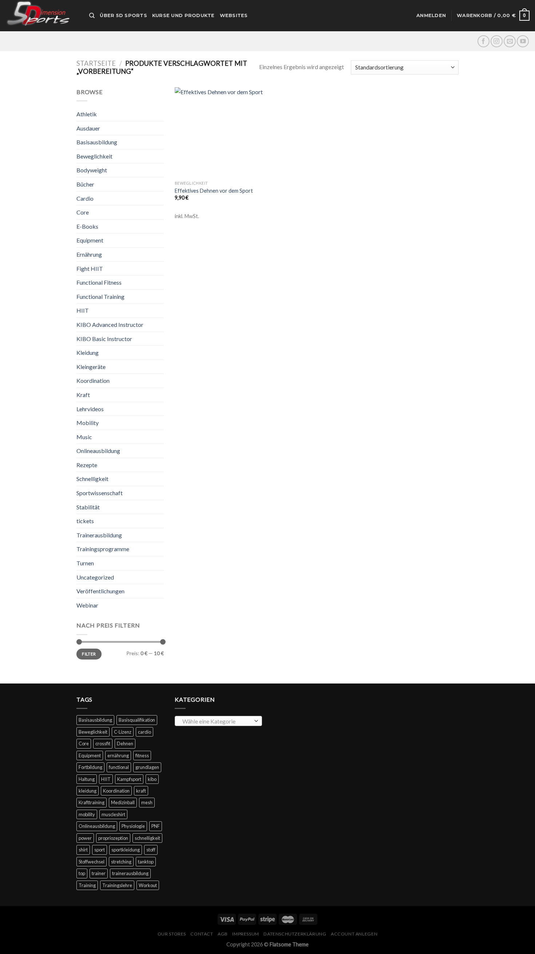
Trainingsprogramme (102, 548)
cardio (144, 732)
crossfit (102, 743)
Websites (234, 15)
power (85, 838)
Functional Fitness (99, 282)
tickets (85, 520)
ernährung (118, 755)
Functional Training (100, 296)
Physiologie (133, 826)
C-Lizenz (122, 732)
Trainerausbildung (99, 535)
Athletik (86, 114)
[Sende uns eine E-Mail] (510, 41)
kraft (141, 791)
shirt (83, 850)
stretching (121, 862)
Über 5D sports (123, 15)
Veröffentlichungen (100, 591)
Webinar (87, 605)
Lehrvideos (90, 408)
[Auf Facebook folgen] (483, 41)
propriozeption (113, 838)
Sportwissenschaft (99, 492)
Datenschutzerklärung (294, 934)
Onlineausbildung (98, 450)
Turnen (85, 563)
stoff (150, 850)
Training (87, 885)
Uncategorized (95, 577)
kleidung (87, 791)
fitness (142, 755)
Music (84, 436)
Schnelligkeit (92, 478)
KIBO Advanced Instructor (109, 324)
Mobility (87, 422)
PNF (155, 826)
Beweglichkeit (94, 156)
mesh (146, 802)
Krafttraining (91, 802)
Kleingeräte (91, 366)
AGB (223, 934)
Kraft (83, 394)
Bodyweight (91, 170)
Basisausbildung (96, 142)
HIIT (82, 310)
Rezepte (86, 464)
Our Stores (172, 934)
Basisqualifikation (137, 720)
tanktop (146, 862)
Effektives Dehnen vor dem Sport (214, 191)
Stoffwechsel (91, 862)
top (82, 873)
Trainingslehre (117, 885)
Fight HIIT (89, 268)
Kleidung (87, 352)
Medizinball (123, 802)
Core (82, 212)
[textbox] (216, 721)
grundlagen (147, 767)
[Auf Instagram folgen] (497, 41)
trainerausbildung (130, 873)
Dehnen (125, 743)
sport (99, 850)
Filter (89, 654)
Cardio (85, 198)
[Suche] (92, 16)
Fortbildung (90, 767)
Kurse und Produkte (183, 15)
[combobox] (218, 721)
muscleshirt (113, 814)
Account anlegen (354, 934)
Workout (148, 885)
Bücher (85, 184)
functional (119, 767)
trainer (99, 873)
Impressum (245, 934)
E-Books (87, 226)
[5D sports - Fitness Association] (41, 15)
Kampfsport (129, 779)
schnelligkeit (147, 838)
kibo (152, 779)
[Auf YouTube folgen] (523, 41)
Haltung (87, 779)
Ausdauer (88, 128)
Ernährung (89, 254)
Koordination (93, 380)
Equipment (89, 240)
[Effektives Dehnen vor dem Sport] (220, 132)
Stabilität (88, 507)
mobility (87, 814)
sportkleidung (125, 850)
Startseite (96, 63)
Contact (201, 934)
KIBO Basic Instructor (104, 338)
